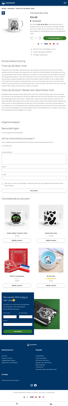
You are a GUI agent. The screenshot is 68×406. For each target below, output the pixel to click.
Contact (4, 356)
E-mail (4, 174)
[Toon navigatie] (65, 3)
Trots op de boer (41, 358)
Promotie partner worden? (10, 380)
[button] (3, 13)
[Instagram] (32, 385)
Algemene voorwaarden (10, 362)
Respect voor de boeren (44, 362)
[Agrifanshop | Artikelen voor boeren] (8, 3)
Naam (4, 167)
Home (4, 8)
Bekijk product (17, 240)
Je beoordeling (7, 152)
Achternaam (23, 313)
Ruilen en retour (7, 358)
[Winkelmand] (51, 404)
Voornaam (6, 313)
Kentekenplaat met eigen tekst (46, 369)
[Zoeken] (17, 404)
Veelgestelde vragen (8, 360)
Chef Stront (39, 367)
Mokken (11, 8)
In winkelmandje (54, 38)
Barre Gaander (40, 365)
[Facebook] (35, 385)
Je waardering (7, 146)
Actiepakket (40, 356)
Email (5, 320)
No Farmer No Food (42, 360)
